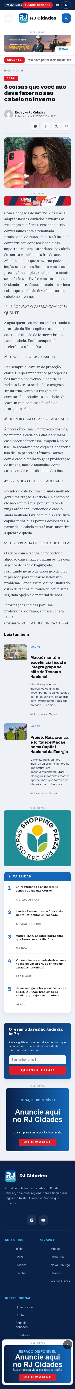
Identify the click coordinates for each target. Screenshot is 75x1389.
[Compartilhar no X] (56, 126)
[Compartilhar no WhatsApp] (35, 126)
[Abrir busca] (66, 18)
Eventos (21, 1273)
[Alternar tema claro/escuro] (66, 5)
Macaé (55, 1248)
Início (7, 70)
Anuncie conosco (37, 5)
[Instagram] (31, 1220)
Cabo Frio (57, 1257)
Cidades (21, 1265)
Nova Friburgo (60, 1265)
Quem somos (24, 1307)
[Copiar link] (66, 126)
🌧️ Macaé (14, 4)
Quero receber (37, 1070)
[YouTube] (58, 5)
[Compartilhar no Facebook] (45, 126)
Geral (19, 70)
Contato (21, 1315)
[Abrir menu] (8, 18)
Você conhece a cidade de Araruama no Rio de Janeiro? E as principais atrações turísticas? (41, 964)
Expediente (23, 1335)
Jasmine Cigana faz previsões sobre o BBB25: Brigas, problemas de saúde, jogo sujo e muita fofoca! (41, 992)
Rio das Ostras (60, 1281)
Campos (56, 1273)
